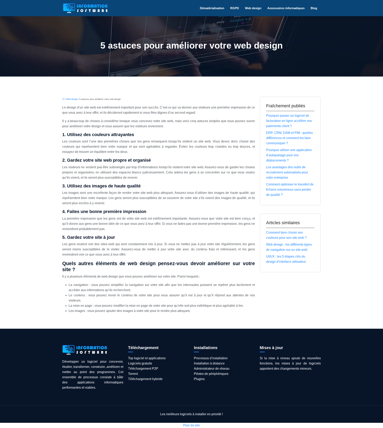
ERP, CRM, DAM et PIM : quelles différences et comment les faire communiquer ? (289, 138)
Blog (314, 8)
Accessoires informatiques (286, 8)
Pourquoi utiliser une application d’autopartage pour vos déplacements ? (289, 155)
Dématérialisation (212, 8)
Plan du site (191, 425)
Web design (253, 8)
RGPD (234, 8)
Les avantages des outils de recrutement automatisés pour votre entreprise (287, 172)
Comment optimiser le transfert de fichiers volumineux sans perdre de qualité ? (290, 189)
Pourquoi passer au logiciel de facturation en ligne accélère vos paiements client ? (289, 121)
